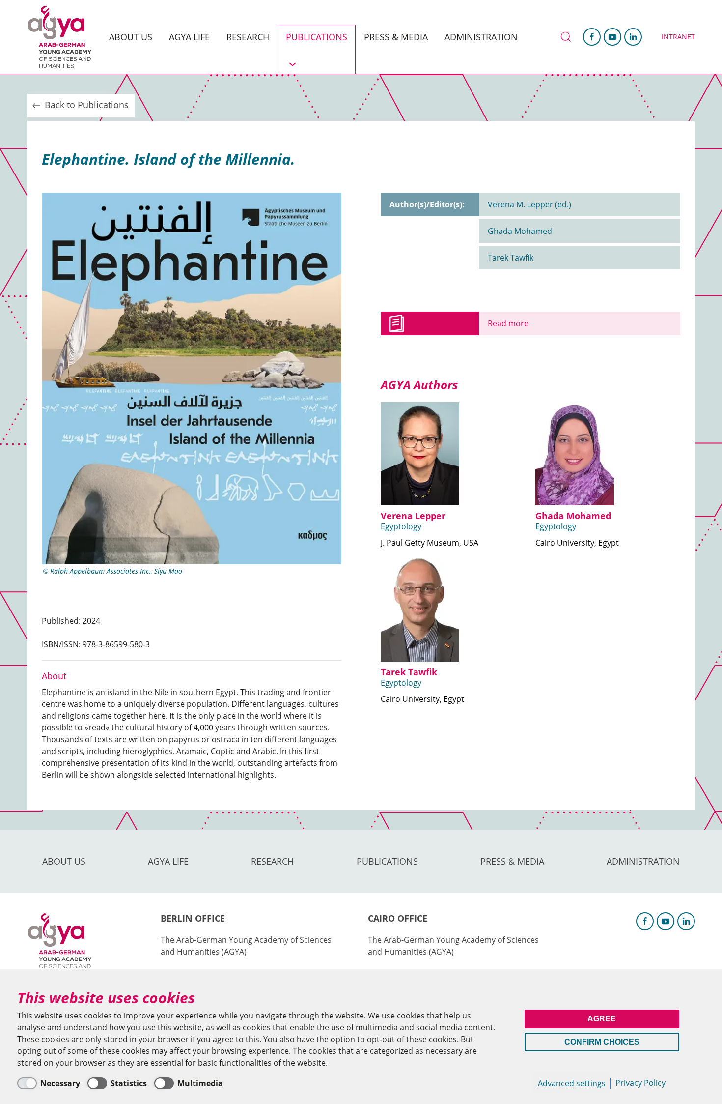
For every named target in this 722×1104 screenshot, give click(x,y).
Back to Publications (85, 105)
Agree (601, 1019)
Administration (481, 37)
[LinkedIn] (633, 37)
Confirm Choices (601, 1042)
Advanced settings (572, 1083)
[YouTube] (612, 37)
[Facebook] (592, 37)
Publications (316, 37)
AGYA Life (189, 37)
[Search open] (565, 37)
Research (247, 37)
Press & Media (396, 37)
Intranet (678, 36)
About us (130, 37)
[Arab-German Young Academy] (64, 37)
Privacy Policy (640, 1082)
